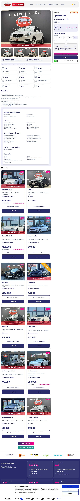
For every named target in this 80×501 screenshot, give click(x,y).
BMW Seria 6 (32, 326)
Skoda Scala (32, 236)
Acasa (31, 4)
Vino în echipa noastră (40, 4)
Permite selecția (70, 490)
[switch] (32, 499)
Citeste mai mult (7, 106)
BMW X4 (5, 282)
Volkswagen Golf (8, 371)
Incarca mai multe (26, 443)
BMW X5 (30, 190)
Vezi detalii (13, 211)
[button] (40, 464)
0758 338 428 (60, 471)
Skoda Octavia (7, 417)
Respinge (70, 493)
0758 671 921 (34, 471)
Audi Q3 (5, 326)
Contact (63, 4)
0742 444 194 (34, 473)
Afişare (58, 498)
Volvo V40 (31, 282)
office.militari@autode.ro (63, 474)
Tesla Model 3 (7, 190)
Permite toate (70, 486)
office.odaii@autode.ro (36, 476)
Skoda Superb (33, 417)
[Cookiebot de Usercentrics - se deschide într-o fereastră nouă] (7, 499)
